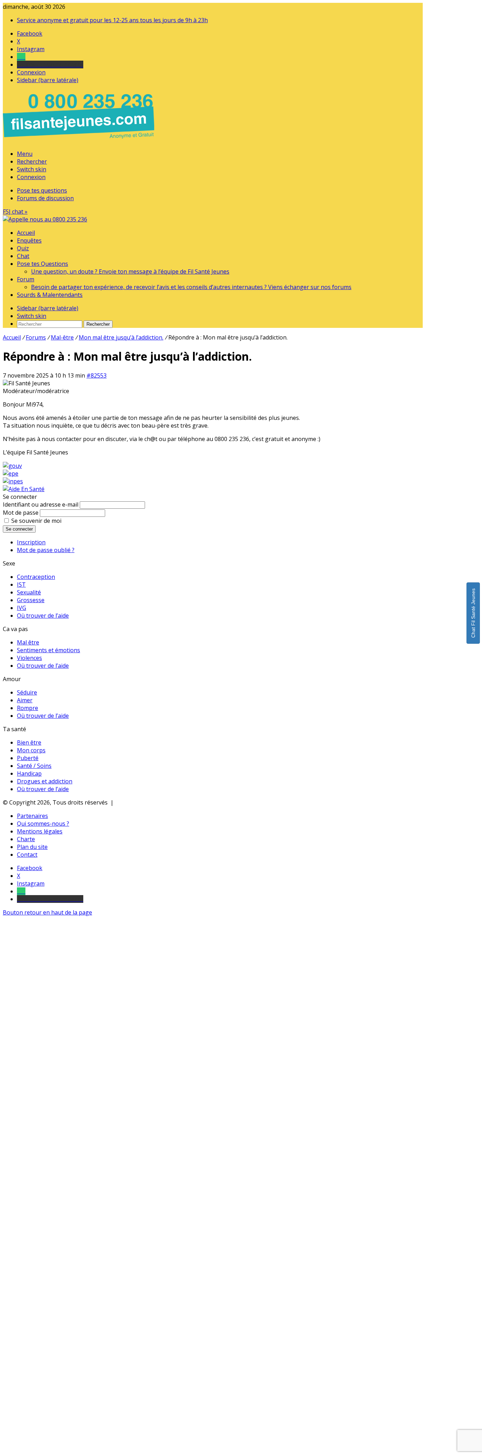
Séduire (27, 692)
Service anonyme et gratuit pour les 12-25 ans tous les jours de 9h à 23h (112, 20)
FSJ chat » (15, 211)
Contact (27, 854)
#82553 (96, 375)
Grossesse (30, 600)
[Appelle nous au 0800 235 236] (80, 140)
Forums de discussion (45, 198)
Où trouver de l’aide (43, 615)
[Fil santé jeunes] (45, 219)
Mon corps (31, 750)
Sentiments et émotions (48, 650)
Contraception (36, 577)
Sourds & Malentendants (50, 295)
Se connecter (19, 529)
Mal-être (62, 337)
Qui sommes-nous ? (43, 823)
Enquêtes (29, 240)
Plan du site (32, 847)
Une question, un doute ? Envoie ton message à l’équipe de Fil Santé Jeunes (130, 271)
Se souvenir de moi (36, 521)
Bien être (29, 742)
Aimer (24, 700)
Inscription (31, 542)
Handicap (29, 773)
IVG (21, 608)
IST (21, 584)
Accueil (26, 233)
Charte (26, 839)
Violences (29, 658)
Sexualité (29, 592)
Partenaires (32, 816)
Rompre (27, 708)
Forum (25, 279)
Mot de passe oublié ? (45, 550)
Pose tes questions (42, 190)
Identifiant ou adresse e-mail (40, 504)
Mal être (28, 642)
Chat (23, 256)
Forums (36, 337)
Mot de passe (20, 512)
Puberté (27, 758)
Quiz (23, 248)
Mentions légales (39, 831)
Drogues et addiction (44, 781)
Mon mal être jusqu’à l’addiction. (121, 337)
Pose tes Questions (42, 264)
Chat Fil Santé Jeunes (473, 613)
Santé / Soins (34, 766)
